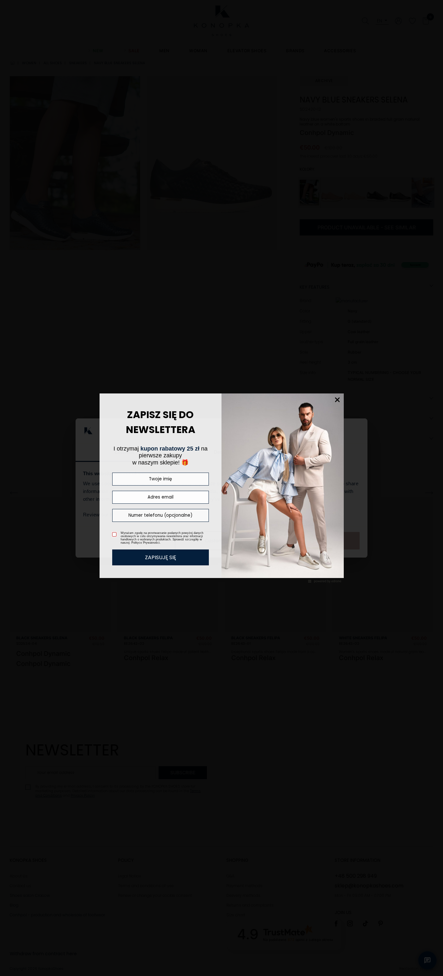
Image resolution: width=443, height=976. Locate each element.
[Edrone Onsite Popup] (221, 488)
